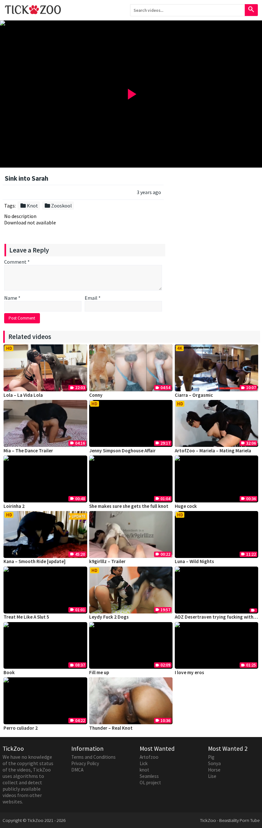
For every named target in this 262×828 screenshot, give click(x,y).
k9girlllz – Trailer (107, 561)
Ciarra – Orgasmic (194, 395)
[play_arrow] (131, 23)
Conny (96, 395)
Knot (29, 205)
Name (12, 298)
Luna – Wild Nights (194, 561)
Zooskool (58, 205)
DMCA (77, 770)
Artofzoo (149, 757)
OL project (150, 782)
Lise (212, 776)
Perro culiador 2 (21, 728)
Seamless (149, 776)
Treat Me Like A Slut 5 (26, 617)
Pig (211, 757)
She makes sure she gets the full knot (128, 506)
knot (144, 770)
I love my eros (189, 672)
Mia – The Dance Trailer (28, 451)
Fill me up (99, 672)
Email (93, 298)
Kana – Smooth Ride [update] (35, 561)
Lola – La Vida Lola (23, 395)
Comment (17, 262)
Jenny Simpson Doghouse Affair (122, 451)
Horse (214, 770)
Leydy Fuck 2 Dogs (109, 617)
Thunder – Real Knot (111, 728)
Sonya (214, 763)
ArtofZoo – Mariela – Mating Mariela (213, 451)
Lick (144, 763)
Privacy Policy (85, 763)
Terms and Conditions (93, 757)
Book (9, 672)
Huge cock (186, 506)
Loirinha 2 (14, 506)
